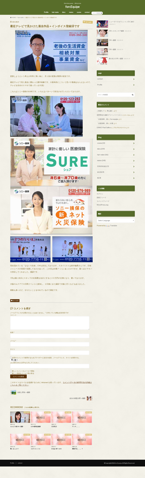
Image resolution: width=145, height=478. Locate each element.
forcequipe (114, 119)
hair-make (55, 12)
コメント (13, 315)
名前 (12, 332)
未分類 (100, 172)
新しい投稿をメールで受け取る (23, 373)
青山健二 (110, 111)
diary (63, 12)
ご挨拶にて (101, 111)
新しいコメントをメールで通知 (23, 371)
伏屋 (111, 123)
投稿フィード (101, 197)
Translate (113, 226)
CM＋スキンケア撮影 (120, 31)
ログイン (100, 194)
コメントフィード (103, 201)
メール (13, 341)
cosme (79, 12)
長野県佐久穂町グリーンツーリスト (109, 115)
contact (87, 12)
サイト (12, 349)
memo (71, 12)
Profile (46, 12)
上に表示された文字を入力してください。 (25, 363)
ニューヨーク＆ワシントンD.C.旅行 (121, 23)
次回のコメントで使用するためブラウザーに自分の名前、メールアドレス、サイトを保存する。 (46, 358)
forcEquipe (72, 6)
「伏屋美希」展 (102, 119)
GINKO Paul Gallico (104, 127)
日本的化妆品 (103, 166)
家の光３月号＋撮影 (119, 58)
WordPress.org (102, 205)
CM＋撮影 (116, 40)
